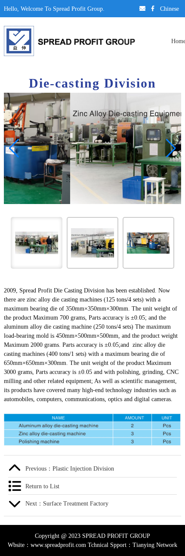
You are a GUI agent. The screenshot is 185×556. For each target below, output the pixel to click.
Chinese (169, 9)
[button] (14, 148)
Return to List (42, 486)
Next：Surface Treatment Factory (66, 503)
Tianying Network (155, 545)
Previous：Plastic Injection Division (69, 468)
